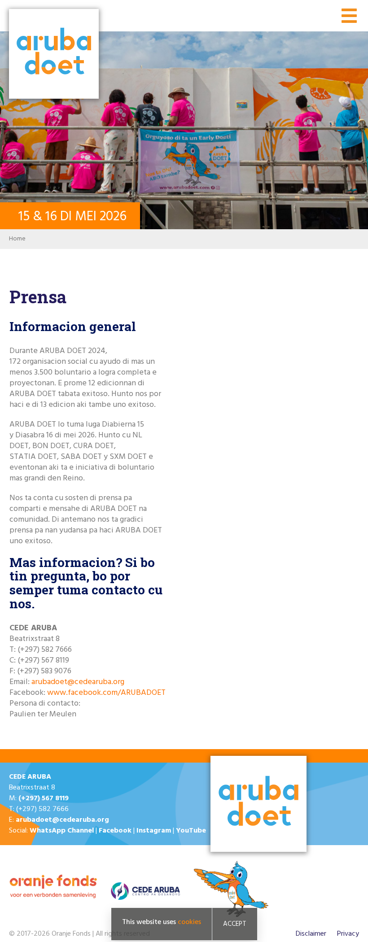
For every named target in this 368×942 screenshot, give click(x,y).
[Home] (54, 54)
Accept (234, 924)
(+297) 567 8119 (43, 798)
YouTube (191, 831)
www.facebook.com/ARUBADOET (106, 692)
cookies (189, 922)
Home (17, 239)
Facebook (115, 831)
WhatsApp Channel (62, 831)
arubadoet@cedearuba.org (62, 820)
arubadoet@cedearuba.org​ (77, 682)
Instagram (153, 831)
